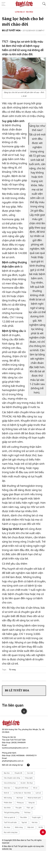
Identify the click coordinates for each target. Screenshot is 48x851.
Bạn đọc (7, 773)
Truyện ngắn (36, 817)
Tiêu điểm (23, 817)
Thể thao (27, 812)
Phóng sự (20, 803)
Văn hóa (34, 822)
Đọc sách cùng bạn (10, 832)
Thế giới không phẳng (11, 812)
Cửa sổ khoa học (10, 783)
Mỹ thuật (20, 798)
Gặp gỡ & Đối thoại (21, 788)
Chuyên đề (18, 773)
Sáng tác (32, 803)
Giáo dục (7, 788)
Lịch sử (38, 793)
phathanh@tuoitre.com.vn (12, 761)
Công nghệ (29, 778)
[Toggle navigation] (4, 4)
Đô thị (41, 827)
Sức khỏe (7, 808)
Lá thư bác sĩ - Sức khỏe (24, 12)
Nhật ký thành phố (34, 798)
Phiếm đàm (8, 803)
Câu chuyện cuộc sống (12, 778)
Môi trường (8, 798)
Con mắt (30, 773)
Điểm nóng (19, 827)
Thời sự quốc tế (9, 817)
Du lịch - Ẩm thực (27, 783)
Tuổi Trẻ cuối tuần (10, 822)
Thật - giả (30, 808)
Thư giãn (18, 808)
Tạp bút (24, 822)
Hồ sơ (35, 788)
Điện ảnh (30, 827)
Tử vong (12, 670)
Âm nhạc (7, 827)
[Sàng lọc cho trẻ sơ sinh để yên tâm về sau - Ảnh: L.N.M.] (24, 88)
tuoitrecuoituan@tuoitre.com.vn (15, 748)
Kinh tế (6, 793)
